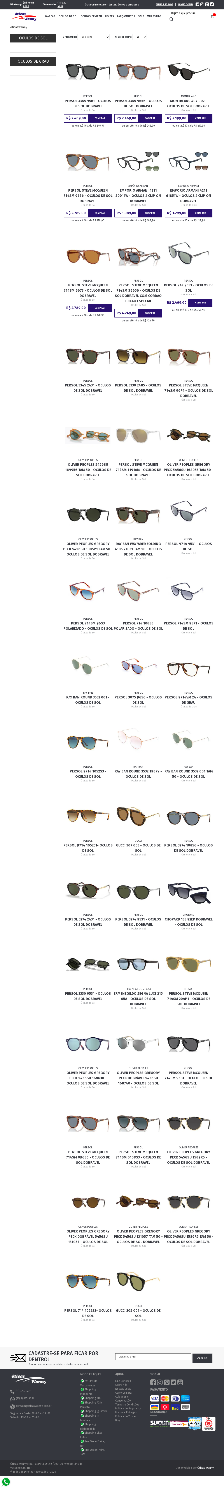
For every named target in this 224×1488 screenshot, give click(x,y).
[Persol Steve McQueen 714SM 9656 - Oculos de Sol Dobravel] (87, 161)
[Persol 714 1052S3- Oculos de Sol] (87, 1281)
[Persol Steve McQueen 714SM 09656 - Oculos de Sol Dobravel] (87, 1123)
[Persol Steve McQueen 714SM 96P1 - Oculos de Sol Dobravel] (188, 356)
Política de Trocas (125, 1416)
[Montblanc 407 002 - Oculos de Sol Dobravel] (188, 72)
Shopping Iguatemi (96, 1411)
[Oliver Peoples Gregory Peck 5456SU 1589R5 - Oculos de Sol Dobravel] (188, 1123)
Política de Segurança (128, 1408)
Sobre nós (121, 1384)
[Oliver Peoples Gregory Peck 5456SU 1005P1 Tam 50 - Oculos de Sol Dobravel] (87, 515)
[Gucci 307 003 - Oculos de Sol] (138, 816)
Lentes (109, 16)
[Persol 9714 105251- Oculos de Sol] (87, 816)
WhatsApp (82, 1381)
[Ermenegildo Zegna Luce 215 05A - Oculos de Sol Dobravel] (138, 964)
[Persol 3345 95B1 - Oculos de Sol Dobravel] (87, 72)
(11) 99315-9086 (29, 4)
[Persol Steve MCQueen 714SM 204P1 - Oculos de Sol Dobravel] (188, 964)
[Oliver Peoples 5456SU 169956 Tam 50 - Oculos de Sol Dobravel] (87, 435)
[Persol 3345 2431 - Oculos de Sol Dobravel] (87, 356)
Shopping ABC (93, 1398)
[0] (212, 16)
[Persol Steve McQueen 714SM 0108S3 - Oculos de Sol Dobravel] (138, 1123)
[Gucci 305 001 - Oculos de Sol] (138, 1281)
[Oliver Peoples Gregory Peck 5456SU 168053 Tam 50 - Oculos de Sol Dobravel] (188, 435)
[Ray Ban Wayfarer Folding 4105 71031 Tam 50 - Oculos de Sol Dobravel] (138, 515)
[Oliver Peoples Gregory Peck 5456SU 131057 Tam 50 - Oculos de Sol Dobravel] (138, 1202)
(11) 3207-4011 (63, 4)
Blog (118, 1420)
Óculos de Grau (91, 16)
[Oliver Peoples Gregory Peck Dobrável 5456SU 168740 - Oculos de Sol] (138, 1043)
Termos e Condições (127, 1404)
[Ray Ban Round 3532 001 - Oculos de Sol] (87, 668)
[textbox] (188, 13)
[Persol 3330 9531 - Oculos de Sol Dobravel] (87, 964)
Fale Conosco (123, 1380)
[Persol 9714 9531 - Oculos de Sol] (188, 515)
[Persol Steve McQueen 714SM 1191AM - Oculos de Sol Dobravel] (138, 435)
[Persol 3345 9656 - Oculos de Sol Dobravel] (138, 72)
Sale (141, 16)
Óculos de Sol (68, 16)
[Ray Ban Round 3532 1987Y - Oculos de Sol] (138, 742)
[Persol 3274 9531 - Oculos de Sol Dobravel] (138, 890)
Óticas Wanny (205, 1467)
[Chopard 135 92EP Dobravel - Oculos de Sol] (188, 890)
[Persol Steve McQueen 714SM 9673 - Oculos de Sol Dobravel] (87, 256)
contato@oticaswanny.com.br (33, 1405)
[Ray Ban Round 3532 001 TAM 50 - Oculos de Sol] (188, 742)
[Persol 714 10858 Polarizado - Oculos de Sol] (138, 594)
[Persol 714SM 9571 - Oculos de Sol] (188, 594)
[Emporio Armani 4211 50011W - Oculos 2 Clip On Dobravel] (138, 161)
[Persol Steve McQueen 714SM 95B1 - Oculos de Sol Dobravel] (188, 1043)
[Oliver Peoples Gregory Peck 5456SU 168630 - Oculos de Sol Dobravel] (87, 1043)
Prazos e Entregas (126, 1412)
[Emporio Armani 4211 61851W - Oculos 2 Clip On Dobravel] (188, 161)
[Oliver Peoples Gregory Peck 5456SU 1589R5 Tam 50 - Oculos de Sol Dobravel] (188, 1202)
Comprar (99, 118)
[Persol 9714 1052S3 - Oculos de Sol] (87, 742)
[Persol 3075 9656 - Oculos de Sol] (138, 668)
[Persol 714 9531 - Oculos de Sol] (188, 256)
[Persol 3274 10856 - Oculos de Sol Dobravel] (188, 816)
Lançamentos (126, 16)
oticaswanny (18, 27)
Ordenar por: (70, 37)
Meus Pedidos (164, 4)
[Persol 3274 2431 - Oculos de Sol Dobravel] (87, 890)
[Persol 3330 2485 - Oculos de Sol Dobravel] (138, 356)
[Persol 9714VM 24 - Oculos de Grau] (188, 668)
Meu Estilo (154, 16)
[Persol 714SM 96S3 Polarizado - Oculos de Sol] (87, 594)
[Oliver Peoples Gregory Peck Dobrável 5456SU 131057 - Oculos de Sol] (87, 1202)
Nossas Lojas (123, 1388)
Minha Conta (185, 4)
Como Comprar (123, 1392)
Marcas (50, 16)
